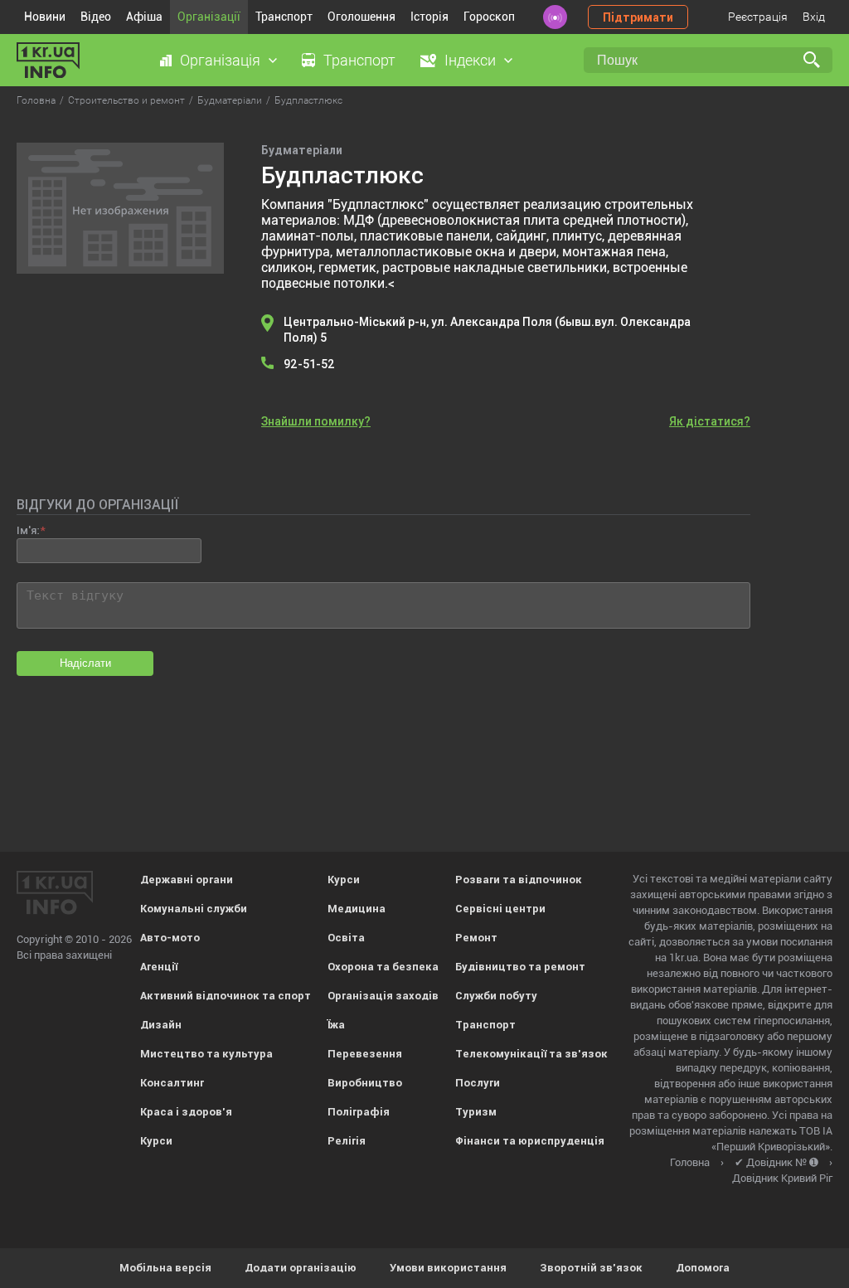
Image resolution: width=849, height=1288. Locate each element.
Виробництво (364, 1083)
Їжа (336, 1024)
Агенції (158, 966)
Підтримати (638, 17)
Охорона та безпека (383, 966)
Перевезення (364, 1053)
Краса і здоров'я (186, 1112)
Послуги (477, 1083)
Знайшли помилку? (316, 421)
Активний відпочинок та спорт (225, 995)
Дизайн (161, 1024)
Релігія (346, 1141)
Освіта (346, 937)
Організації (208, 16)
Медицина (356, 908)
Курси (156, 1141)
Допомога (703, 1267)
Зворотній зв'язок (591, 1267)
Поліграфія (358, 1112)
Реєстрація (758, 16)
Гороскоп (489, 16)
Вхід (814, 16)
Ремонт (476, 937)
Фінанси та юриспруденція (529, 1141)
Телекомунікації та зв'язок (531, 1053)
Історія (429, 16)
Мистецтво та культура (206, 1053)
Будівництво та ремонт (520, 966)
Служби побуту (496, 995)
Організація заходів (383, 995)
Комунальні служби (193, 908)
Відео (95, 16)
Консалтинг (172, 1083)
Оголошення (361, 16)
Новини (44, 16)
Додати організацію (301, 1267)
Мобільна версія (165, 1267)
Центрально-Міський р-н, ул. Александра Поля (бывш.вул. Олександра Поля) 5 (487, 329)
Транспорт (284, 16)
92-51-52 (309, 364)
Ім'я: (28, 530)
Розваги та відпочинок (518, 879)
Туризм (476, 1112)
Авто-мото (170, 937)
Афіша (144, 16)
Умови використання (448, 1267)
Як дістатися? (709, 421)
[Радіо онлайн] (555, 17)
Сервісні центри (500, 908)
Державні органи (186, 879)
